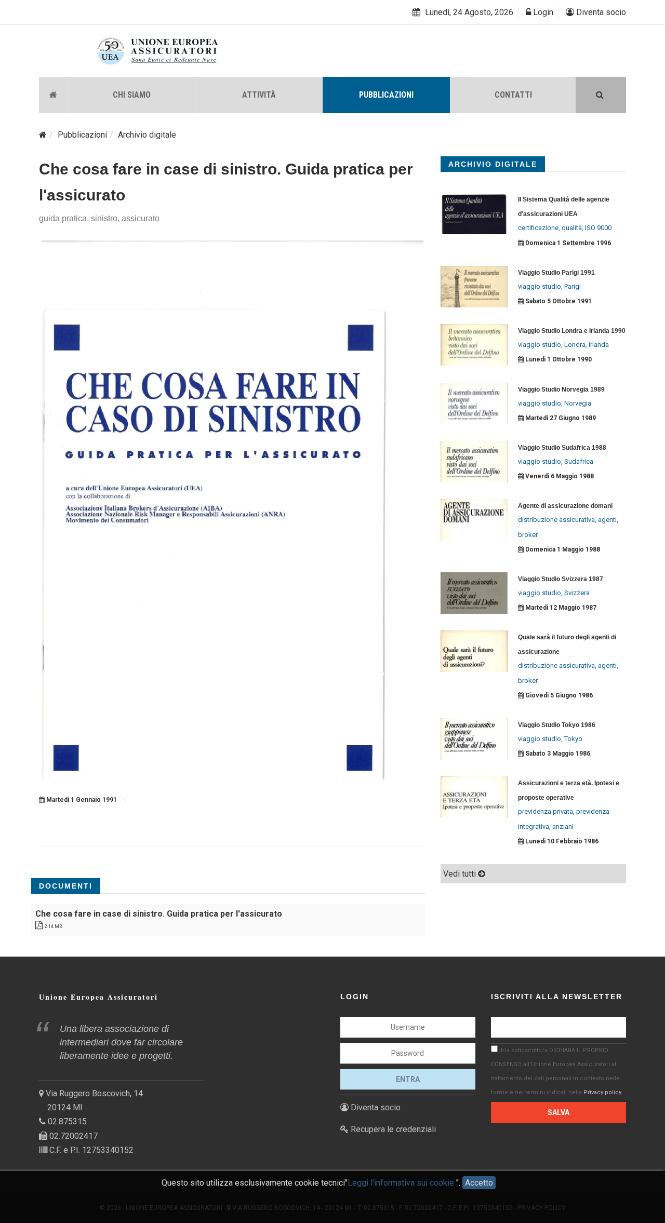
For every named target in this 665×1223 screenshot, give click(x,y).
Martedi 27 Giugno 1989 (560, 418)
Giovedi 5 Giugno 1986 (558, 695)
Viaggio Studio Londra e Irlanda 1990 (572, 330)
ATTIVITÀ (259, 95)
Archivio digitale (147, 135)
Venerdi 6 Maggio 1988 (559, 476)
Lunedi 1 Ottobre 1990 (558, 359)
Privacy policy (602, 1092)
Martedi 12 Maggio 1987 (560, 607)
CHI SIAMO (132, 95)
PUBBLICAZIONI (386, 95)
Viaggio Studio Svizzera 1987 (560, 579)
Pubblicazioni (82, 135)
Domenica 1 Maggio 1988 (562, 549)
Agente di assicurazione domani (565, 505)
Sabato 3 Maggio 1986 (557, 753)
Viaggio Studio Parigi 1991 (556, 272)
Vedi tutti (460, 874)
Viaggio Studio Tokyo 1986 (556, 725)
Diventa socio (600, 12)
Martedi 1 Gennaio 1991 (81, 799)
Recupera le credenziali (392, 1129)
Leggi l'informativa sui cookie (402, 1183)
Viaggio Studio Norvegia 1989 (561, 389)
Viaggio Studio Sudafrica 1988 (562, 447)
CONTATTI (513, 95)
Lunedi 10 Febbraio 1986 (561, 841)
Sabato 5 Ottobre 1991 (558, 301)
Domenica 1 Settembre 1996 (567, 243)
